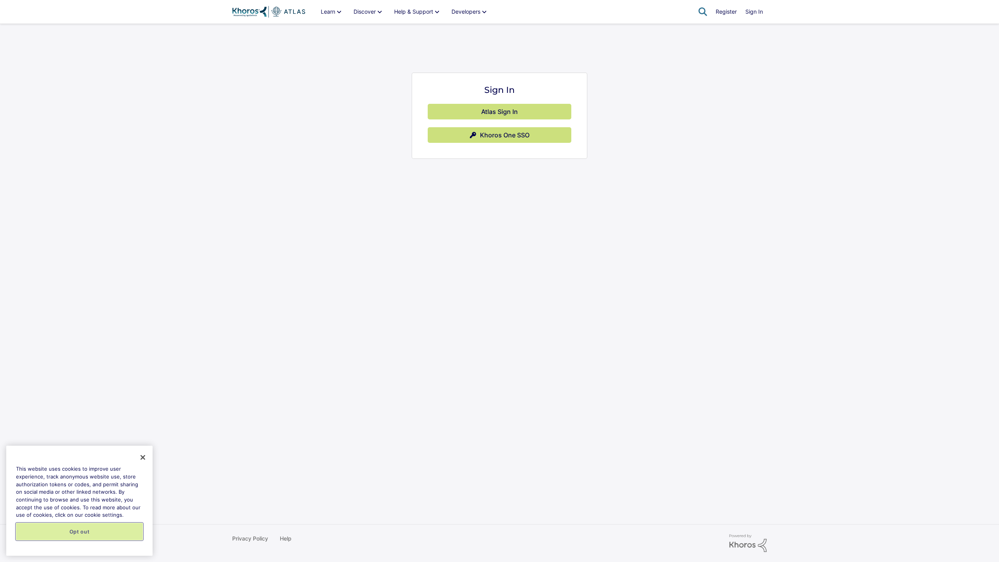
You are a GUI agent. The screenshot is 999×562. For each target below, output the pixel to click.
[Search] (702, 11)
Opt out (79, 531)
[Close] (142, 457)
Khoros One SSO (505, 135)
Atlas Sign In (499, 112)
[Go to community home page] (268, 12)
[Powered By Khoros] (748, 543)
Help (286, 538)
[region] (79, 501)
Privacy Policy (250, 538)
